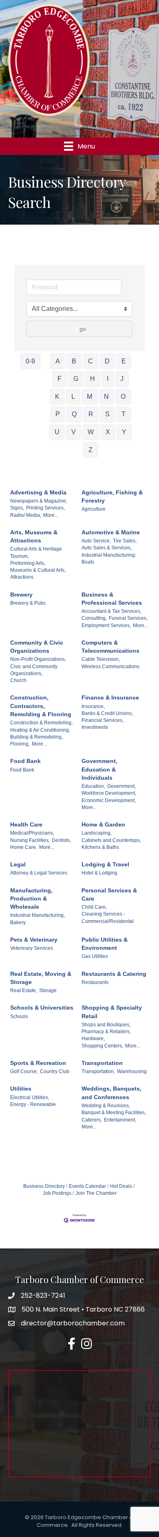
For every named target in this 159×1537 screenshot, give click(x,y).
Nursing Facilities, (30, 840)
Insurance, (93, 706)
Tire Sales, (125, 541)
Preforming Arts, (27, 563)
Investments (95, 727)
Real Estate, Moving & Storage (40, 978)
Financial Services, (103, 720)
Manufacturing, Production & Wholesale (31, 898)
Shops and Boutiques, (106, 1025)
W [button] (91, 432)
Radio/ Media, (25, 515)
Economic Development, (109, 800)
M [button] (89, 396)
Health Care (26, 824)
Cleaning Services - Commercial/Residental (108, 917)
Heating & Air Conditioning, (40, 730)
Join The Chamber (96, 1193)
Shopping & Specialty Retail (112, 1011)
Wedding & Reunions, (106, 1105)
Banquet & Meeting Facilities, (114, 1112)
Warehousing (132, 1071)
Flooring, (20, 744)
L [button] (73, 396)
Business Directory (44, 1186)
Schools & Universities (41, 1007)
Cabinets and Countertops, (111, 840)
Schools (19, 1016)
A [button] (57, 361)
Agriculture (94, 509)
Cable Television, (101, 659)
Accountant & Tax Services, (111, 611)
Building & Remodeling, (36, 737)
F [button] (59, 378)
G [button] (75, 378)
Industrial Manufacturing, (37, 915)
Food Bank (25, 761)
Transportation (102, 1063)
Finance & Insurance (110, 697)
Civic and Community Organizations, (33, 670)
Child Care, (94, 907)
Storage (48, 990)
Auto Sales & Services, (107, 548)
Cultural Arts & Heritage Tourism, (36, 552)
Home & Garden (103, 824)
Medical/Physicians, (32, 833)
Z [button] (90, 449)
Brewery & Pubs (28, 603)
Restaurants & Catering (114, 974)
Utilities (20, 1088)
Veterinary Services (31, 948)
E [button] (123, 361)
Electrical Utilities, (29, 1097)
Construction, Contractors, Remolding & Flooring (40, 705)
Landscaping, (97, 833)
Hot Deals (121, 1186)
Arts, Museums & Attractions (33, 536)
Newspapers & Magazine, (38, 501)
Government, (121, 786)
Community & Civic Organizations (36, 646)
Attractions (21, 577)
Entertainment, (120, 1120)
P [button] (57, 414)
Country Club (54, 1071)
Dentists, (61, 840)
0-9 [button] (30, 361)
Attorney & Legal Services (38, 873)
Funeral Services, (128, 618)
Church (18, 680)
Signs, (17, 508)
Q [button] (74, 414)
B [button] (74, 361)
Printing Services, (45, 508)
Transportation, (98, 1071)
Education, (93, 786)
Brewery (21, 594)
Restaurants (95, 982)
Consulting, (94, 618)
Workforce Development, (109, 793)
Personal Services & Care (109, 894)
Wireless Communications (110, 666)
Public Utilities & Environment (105, 943)
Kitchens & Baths (100, 847)
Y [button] (124, 432)
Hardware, (93, 1038)
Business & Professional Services (112, 598)
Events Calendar (87, 1186)
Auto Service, (96, 541)
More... (50, 515)
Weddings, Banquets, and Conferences (111, 1092)
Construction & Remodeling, (41, 723)
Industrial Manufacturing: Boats (109, 558)
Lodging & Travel (105, 864)
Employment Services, (106, 625)
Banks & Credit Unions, (107, 713)
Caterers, (92, 1120)
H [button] (92, 378)
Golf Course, (24, 1071)
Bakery (18, 922)
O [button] (123, 396)
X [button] (108, 432)
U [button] (57, 432)
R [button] (90, 414)
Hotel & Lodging (99, 873)
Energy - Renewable (33, 1104)
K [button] (57, 396)
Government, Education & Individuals (99, 769)
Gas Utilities (95, 956)
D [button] (107, 361)
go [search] (83, 329)
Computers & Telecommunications (110, 646)
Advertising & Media (38, 492)
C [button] (90, 361)
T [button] (123, 414)
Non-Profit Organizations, (38, 659)
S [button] (107, 414)
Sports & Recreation (38, 1063)
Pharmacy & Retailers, (106, 1031)
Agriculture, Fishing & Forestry (112, 496)
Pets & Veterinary (33, 939)
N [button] (106, 396)
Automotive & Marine (111, 532)
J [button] (122, 378)
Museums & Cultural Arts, (38, 570)
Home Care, (23, 847)
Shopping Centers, (102, 1046)
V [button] (73, 432)
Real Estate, (23, 990)
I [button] (107, 378)
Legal (18, 864)
